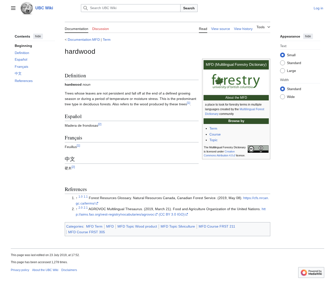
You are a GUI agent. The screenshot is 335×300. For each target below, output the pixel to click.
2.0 (80, 207)
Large (291, 70)
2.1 (86, 207)
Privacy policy (20, 270)
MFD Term (94, 226)
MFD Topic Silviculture (178, 226)
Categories (74, 226)
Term (107, 39)
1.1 (86, 196)
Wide (291, 96)
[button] (13, 8)
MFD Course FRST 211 (217, 226)
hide (38, 36)
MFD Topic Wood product (137, 226)
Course (215, 134)
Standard (294, 63)
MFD (110, 226)
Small (291, 55)
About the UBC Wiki (45, 270)
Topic (213, 140)
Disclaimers (69, 270)
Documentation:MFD (84, 39)
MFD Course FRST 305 (86, 232)
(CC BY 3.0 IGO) (172, 214)
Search (189, 8)
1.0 (80, 196)
